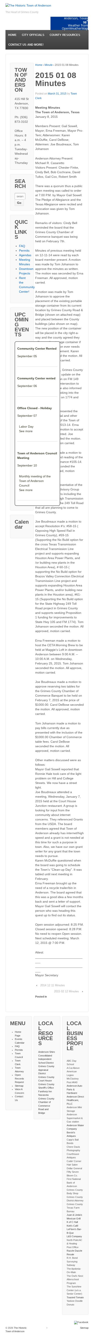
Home (38, 64)
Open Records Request (19, 1078)
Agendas (25, 255)
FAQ (22, 246)
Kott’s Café (72, 1225)
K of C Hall (72, 1222)
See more (26, 431)
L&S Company (74, 1236)
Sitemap (19, 1085)
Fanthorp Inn (45, 1091)
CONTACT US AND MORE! (26, 44)
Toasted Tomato (75, 1297)
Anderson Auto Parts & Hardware (74, 1089)
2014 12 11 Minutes (52, 985)
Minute (49, 64)
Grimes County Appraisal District (46, 1070)
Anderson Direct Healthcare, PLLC (75, 1100)
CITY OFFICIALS (33, 35)
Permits (24, 250)
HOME (12, 35)
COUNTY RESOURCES (65, 35)
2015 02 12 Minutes (66, 991)
